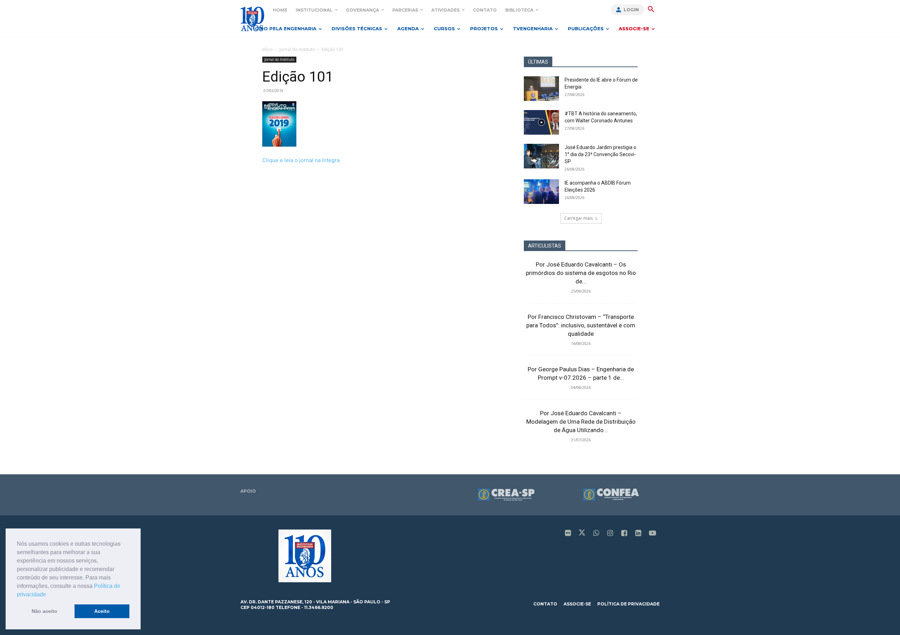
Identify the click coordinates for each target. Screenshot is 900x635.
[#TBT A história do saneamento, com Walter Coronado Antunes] (541, 122)
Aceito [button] (102, 611)
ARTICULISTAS (544, 246)
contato (545, 604)
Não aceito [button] (44, 611)
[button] (48, 595)
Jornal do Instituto (297, 49)
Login (631, 9)
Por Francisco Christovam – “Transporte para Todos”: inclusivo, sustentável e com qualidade (580, 325)
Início (267, 49)
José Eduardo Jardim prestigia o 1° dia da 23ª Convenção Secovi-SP (600, 154)
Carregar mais (578, 218)
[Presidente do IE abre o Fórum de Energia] (541, 88)
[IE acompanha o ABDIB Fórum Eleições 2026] (541, 191)
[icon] (568, 534)
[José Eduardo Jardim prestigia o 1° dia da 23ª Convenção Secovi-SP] (541, 156)
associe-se (577, 604)
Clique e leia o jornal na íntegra (301, 160)
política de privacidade (628, 604)
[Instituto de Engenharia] (252, 19)
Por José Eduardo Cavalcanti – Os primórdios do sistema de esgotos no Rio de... (581, 273)
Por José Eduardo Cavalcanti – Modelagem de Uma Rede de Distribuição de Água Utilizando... (581, 422)
